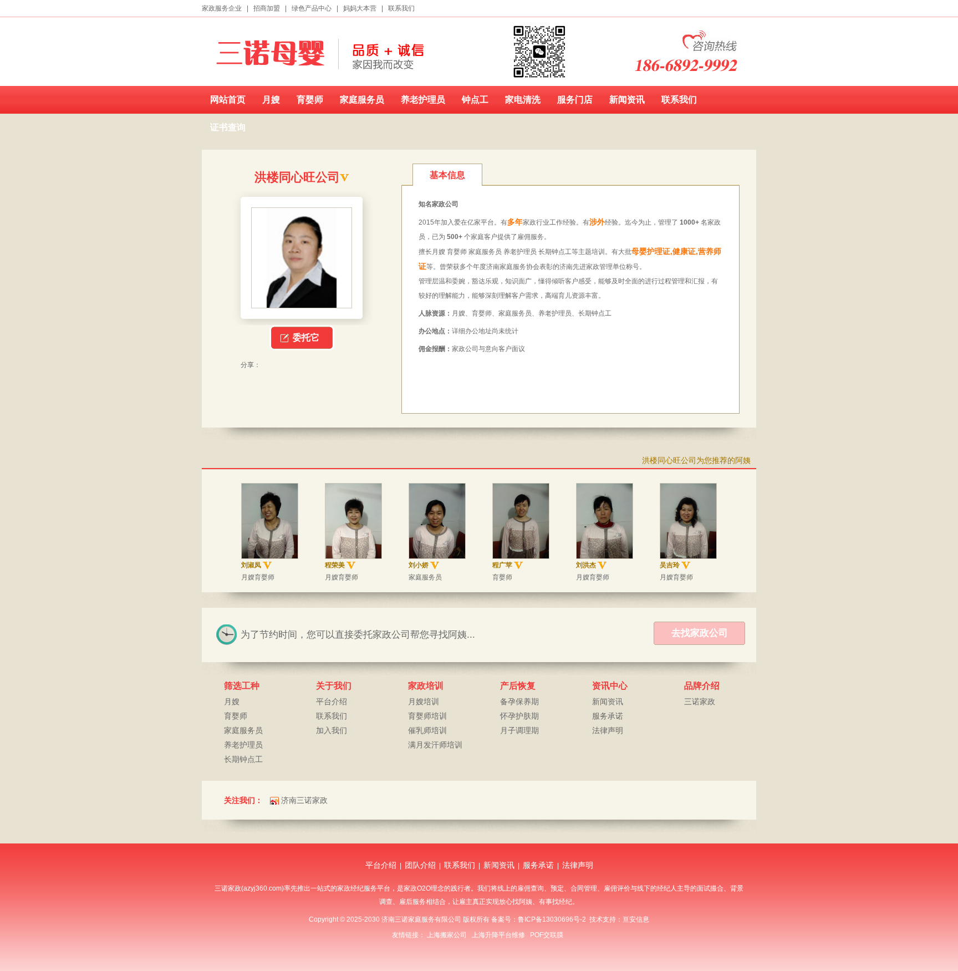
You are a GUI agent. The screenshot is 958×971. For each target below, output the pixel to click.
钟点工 (475, 99)
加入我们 (331, 730)
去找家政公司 (699, 633)
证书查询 (228, 127)
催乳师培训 (427, 730)
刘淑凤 (251, 565)
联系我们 (401, 8)
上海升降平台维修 (498, 935)
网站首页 (228, 99)
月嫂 (271, 99)
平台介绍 (331, 701)
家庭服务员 (362, 99)
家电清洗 (523, 99)
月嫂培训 (423, 701)
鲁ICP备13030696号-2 (552, 919)
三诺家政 (699, 701)
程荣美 (335, 565)
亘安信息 (636, 919)
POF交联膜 (546, 935)
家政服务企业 (222, 8)
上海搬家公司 (447, 935)
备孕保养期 (519, 701)
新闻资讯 (627, 99)
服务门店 (575, 99)
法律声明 (607, 730)
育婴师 (310, 99)
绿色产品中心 (312, 8)
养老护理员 (423, 99)
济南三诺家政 (304, 800)
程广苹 (502, 565)
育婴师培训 (427, 715)
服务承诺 (607, 715)
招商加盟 (266, 8)
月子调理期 (519, 730)
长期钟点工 (243, 759)
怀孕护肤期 (519, 715)
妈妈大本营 (359, 8)
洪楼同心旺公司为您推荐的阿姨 (696, 460)
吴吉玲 (670, 565)
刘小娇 (419, 565)
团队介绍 (420, 865)
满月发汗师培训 (435, 744)
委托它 (306, 337)
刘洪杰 (586, 565)
